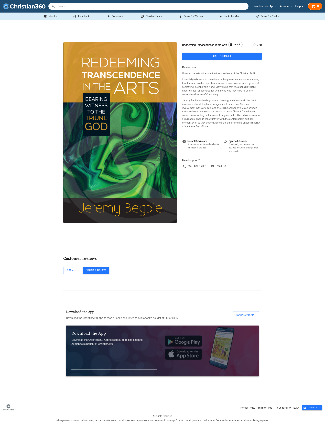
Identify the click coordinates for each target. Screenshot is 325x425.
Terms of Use (265, 407)
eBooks (50, 16)
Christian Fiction (151, 16)
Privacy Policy (248, 407)
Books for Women (191, 16)
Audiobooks (82, 16)
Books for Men (229, 16)
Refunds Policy (283, 407)
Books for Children (268, 16)
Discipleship (115, 16)
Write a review (96, 270)
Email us (221, 166)
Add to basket (222, 56)
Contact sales (197, 166)
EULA (296, 407)
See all (71, 270)
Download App (245, 314)
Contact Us (312, 407)
